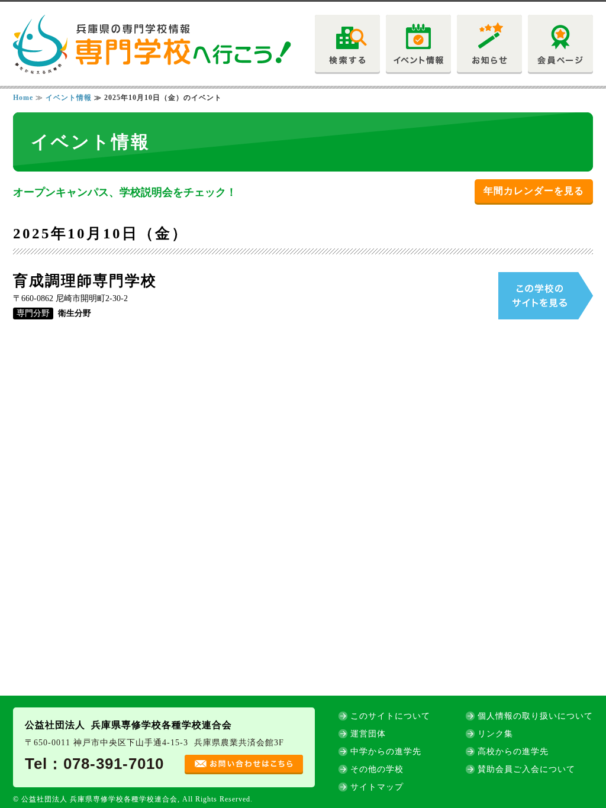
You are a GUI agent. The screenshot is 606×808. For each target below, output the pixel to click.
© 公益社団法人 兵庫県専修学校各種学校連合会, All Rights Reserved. (133, 799)
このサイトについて (390, 716)
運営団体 (368, 733)
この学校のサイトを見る (545, 295)
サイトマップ (377, 787)
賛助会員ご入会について (526, 769)
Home (23, 97)
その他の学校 (377, 769)
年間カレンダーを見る (533, 191)
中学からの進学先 (385, 751)
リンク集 (495, 733)
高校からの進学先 (513, 751)
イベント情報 (69, 97)
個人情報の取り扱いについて (535, 716)
